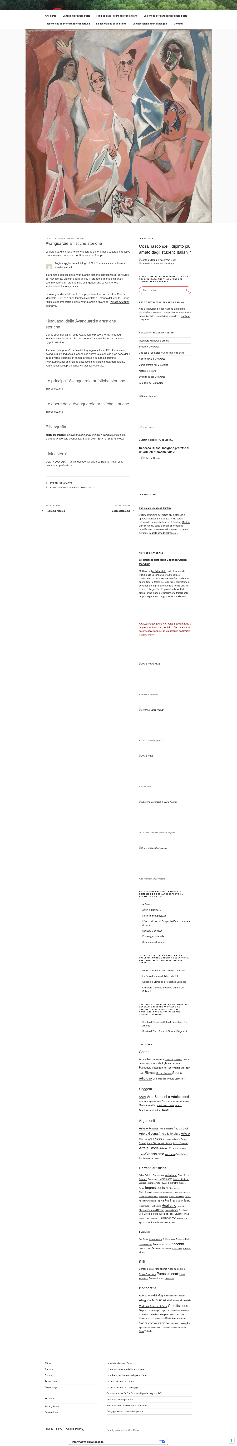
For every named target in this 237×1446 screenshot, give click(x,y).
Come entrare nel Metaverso (153, 364)
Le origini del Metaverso (151, 382)
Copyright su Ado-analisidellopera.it (125, 1411)
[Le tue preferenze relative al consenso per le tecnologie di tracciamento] (231, 1440)
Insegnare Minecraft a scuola (154, 340)
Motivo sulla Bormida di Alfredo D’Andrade (163, 970)
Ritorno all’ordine (119, 302)
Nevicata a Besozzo (152, 930)
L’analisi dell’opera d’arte (76, 15)
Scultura (49, 1369)
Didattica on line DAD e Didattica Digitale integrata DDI (134, 1393)
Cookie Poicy (51, 1412)
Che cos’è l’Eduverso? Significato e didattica (161, 352)
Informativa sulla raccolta (88, 1441)
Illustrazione (51, 1381)
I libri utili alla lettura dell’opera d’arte (117, 15)
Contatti (178, 23)
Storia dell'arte (61, 483)
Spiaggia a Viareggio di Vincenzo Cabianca (164, 981)
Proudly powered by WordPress (123, 1430)
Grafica (48, 1375)
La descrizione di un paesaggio (150, 23)
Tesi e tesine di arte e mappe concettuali (67, 23)
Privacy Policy (52, 1406)
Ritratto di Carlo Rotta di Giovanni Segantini (164, 1031)
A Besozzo (147, 904)
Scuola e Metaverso (149, 346)
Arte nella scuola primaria (120, 1399)
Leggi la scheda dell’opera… (163, 532)
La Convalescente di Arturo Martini (160, 976)
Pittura (48, 1363)
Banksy (186, 522)
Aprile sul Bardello (151, 909)
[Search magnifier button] (187, 290)
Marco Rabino (76, 238)
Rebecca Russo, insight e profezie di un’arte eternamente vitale (164, 450)
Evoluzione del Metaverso (152, 376)
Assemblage (51, 1387)
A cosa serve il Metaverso (152, 358)
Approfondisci (64, 465)
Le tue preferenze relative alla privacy (133, 1441)
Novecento (88, 487)
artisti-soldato (159, 571)
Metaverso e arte (147, 370)
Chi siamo (50, 15)
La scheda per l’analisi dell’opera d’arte (165, 15)
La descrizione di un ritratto (111, 23)
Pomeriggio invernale (153, 936)
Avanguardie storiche (64, 487)
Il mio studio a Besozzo (154, 915)
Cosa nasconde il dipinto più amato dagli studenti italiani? (165, 249)
